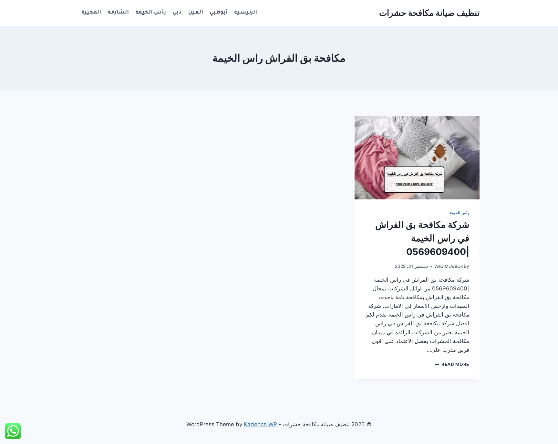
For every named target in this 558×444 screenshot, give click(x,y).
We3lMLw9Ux (448, 266)
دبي (176, 12)
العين (195, 12)
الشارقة (118, 12)
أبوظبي (219, 12)
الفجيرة (91, 12)
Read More (452, 364)
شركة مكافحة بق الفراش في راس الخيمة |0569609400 (422, 238)
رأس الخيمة (150, 12)
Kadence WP (260, 424)
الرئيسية (245, 12)
